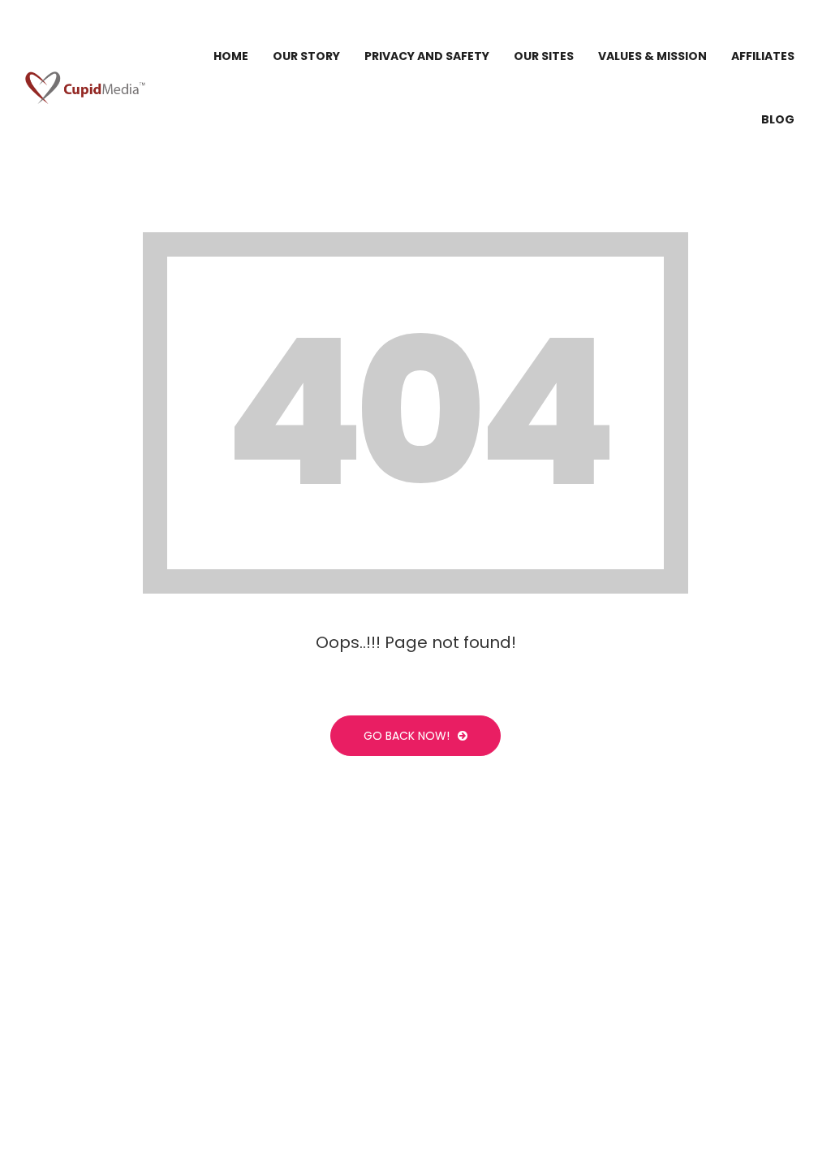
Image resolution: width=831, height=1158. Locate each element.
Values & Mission (652, 56)
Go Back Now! (407, 736)
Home (230, 56)
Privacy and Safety (426, 56)
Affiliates (762, 56)
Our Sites (544, 56)
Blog (777, 119)
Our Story (306, 56)
